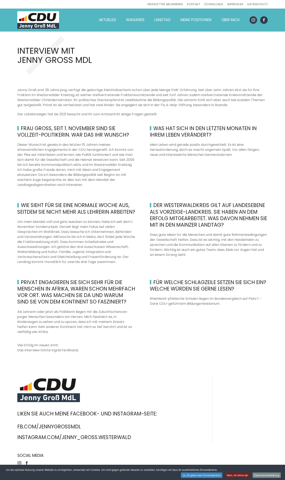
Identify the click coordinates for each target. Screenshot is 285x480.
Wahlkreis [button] (135, 19)
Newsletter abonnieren (165, 4)
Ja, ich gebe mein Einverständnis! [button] (202, 475)
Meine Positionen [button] (196, 19)
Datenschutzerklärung (266, 475)
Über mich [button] (231, 19)
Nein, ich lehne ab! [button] (237, 475)
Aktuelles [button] (107, 19)
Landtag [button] (162, 19)
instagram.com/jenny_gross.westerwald (74, 437)
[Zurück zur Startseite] (38, 20)
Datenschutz (257, 4)
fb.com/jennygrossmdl (49, 426)
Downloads (213, 4)
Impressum (235, 4)
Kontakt (193, 4)
